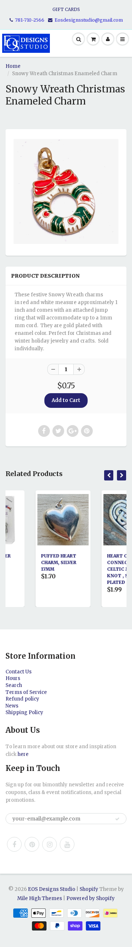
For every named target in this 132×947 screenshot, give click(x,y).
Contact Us (19, 672)
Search (14, 685)
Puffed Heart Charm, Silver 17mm (40, 562)
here (23, 754)
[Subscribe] (117, 819)
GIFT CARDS (66, 9)
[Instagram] (49, 844)
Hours (13, 678)
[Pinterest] (32, 844)
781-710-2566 (29, 20)
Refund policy (22, 699)
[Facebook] (14, 844)
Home (13, 66)
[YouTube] (67, 844)
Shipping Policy (24, 712)
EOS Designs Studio (51, 889)
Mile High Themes (39, 898)
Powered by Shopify (90, 898)
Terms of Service (26, 692)
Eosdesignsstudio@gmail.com (89, 20)
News (12, 706)
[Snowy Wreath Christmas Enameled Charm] (66, 191)
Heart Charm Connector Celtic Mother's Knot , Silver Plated (110, 569)
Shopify (89, 889)
